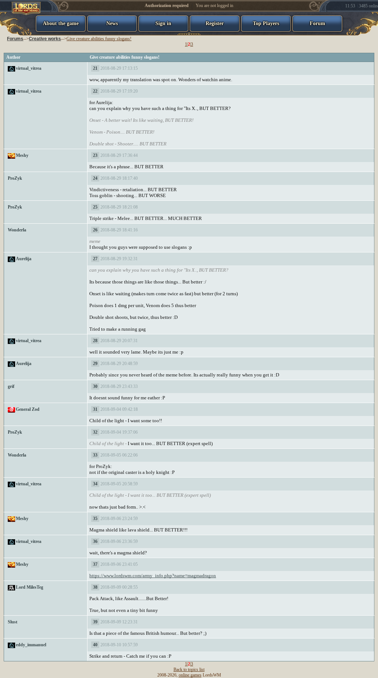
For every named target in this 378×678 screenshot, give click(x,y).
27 (95, 258)
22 (95, 91)
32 (95, 432)
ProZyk (15, 178)
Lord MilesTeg (29, 587)
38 (95, 587)
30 (95, 386)
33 (95, 455)
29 (95, 363)
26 (95, 230)
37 (95, 564)
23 (95, 155)
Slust (12, 621)
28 (95, 340)
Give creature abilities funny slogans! (98, 38)
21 (95, 68)
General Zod (27, 409)
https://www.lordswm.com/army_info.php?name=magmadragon (152, 575)
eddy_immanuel (31, 644)
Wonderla (17, 230)
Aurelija (23, 258)
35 (95, 518)
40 (95, 644)
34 (95, 483)
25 (95, 207)
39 (95, 621)
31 (95, 409)
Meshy (22, 155)
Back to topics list (189, 669)
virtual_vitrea (28, 68)
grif (11, 386)
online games (190, 675)
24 (95, 178)
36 (95, 541)
